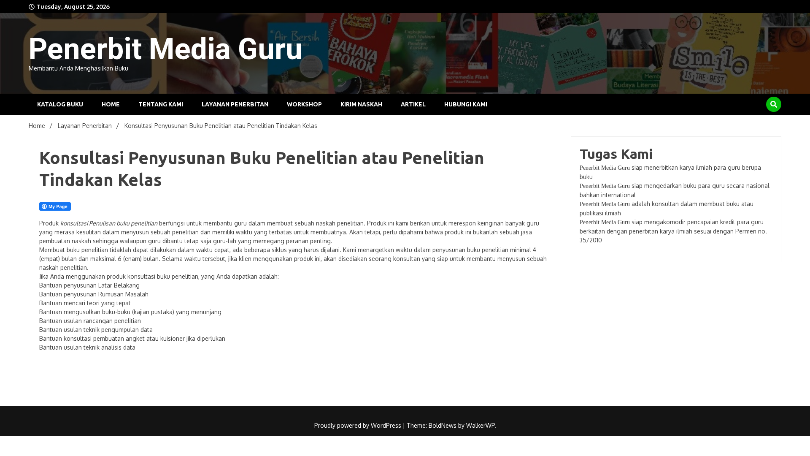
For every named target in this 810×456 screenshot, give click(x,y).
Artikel (413, 104)
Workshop (304, 104)
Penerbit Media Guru (165, 49)
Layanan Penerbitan (235, 104)
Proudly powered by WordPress (358, 425)
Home (111, 104)
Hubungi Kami (465, 104)
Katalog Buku (60, 104)
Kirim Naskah (361, 104)
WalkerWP (480, 425)
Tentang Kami (160, 104)
